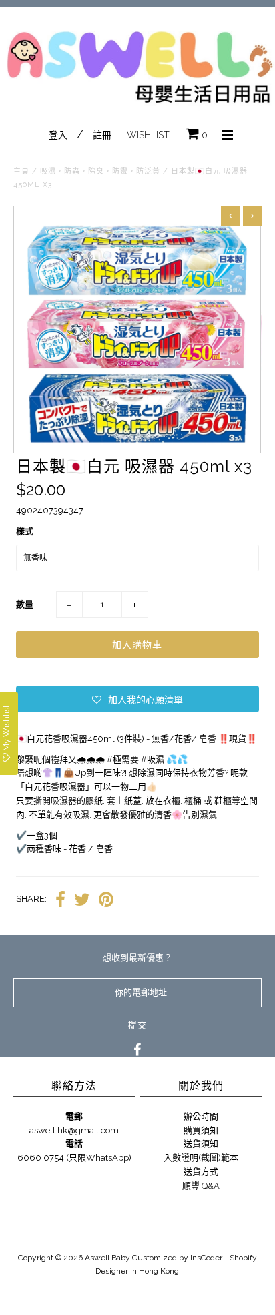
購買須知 (201, 1130)
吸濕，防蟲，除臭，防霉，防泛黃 (100, 171)
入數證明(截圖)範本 (201, 1158)
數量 (24, 604)
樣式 (24, 531)
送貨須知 (201, 1144)
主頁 (21, 171)
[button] (137, 699)
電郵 (74, 1116)
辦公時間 (201, 1116)
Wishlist (148, 134)
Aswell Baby (107, 1257)
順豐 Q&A (201, 1186)
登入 (58, 134)
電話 (74, 1144)
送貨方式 (201, 1172)
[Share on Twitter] (82, 899)
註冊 (102, 134)
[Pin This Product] (106, 899)
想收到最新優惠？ (137, 958)
